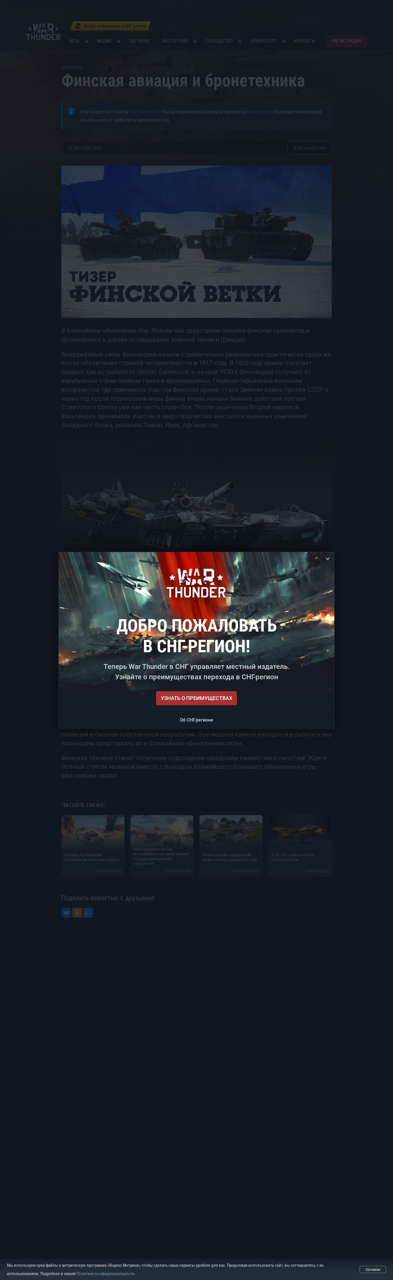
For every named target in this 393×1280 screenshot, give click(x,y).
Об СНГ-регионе (196, 720)
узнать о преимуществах (196, 698)
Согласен (373, 1269)
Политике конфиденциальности (106, 1273)
